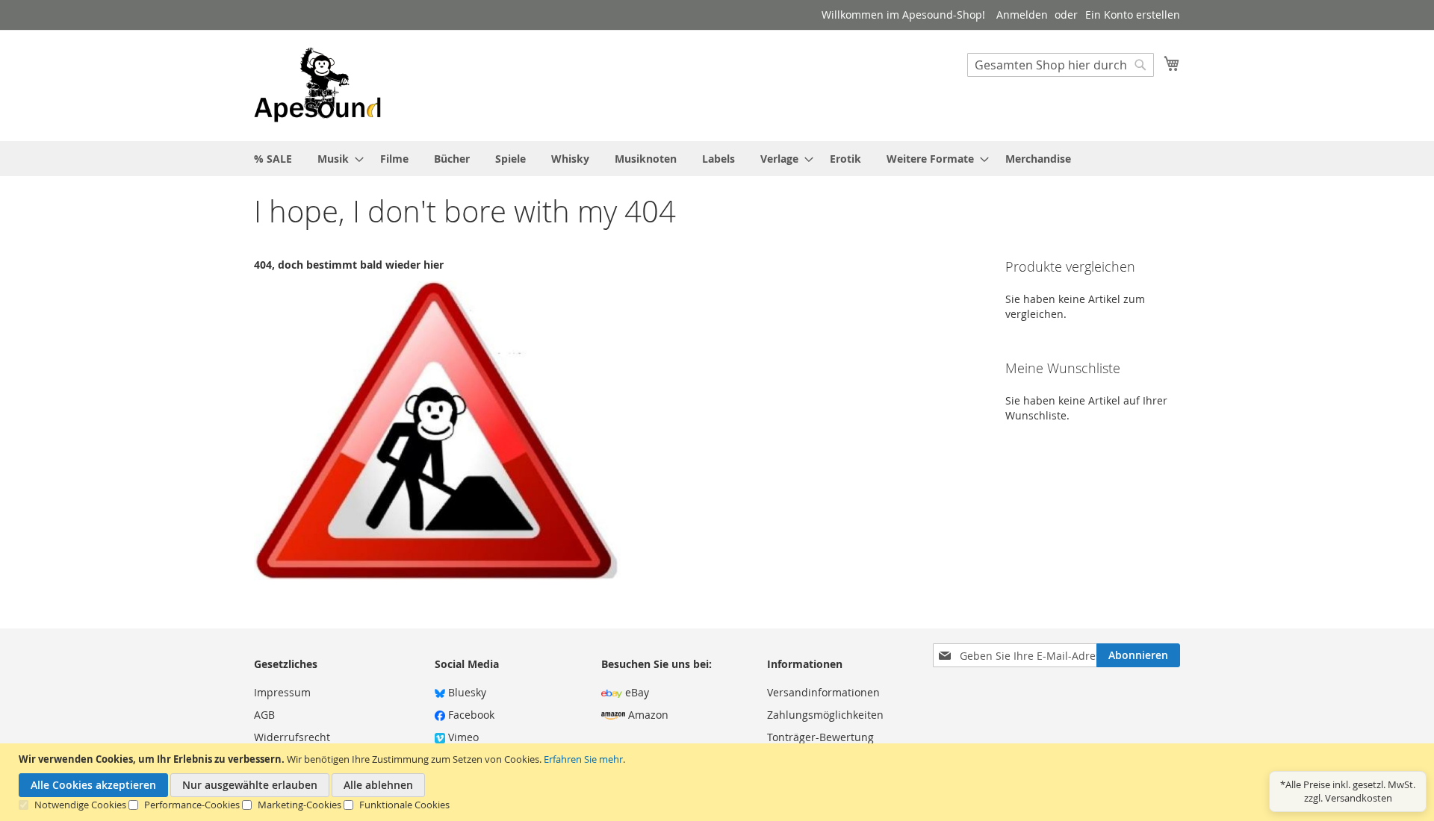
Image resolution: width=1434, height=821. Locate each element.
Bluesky (465, 692)
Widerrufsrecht (292, 737)
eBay (635, 692)
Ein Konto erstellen (1132, 14)
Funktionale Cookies (404, 804)
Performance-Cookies (192, 804)
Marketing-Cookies (299, 804)
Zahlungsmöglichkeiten (825, 715)
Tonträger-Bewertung (820, 737)
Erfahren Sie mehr (583, 759)
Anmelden (1022, 14)
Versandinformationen (823, 692)
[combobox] (1060, 65)
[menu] (717, 158)
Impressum (282, 692)
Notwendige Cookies (80, 804)
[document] (719, 782)
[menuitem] (273, 158)
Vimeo (462, 737)
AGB (264, 715)
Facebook (469, 715)
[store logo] (317, 84)
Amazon (646, 715)
